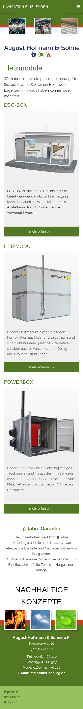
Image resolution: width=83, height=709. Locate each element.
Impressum (11, 692)
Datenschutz (12, 697)
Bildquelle (10, 702)
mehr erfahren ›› (41, 231)
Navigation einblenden (25, 6)
